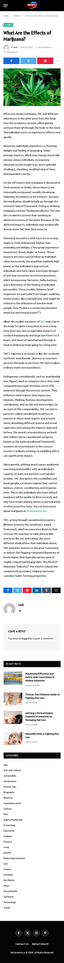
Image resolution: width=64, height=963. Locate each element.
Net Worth (9, 880)
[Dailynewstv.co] (32, 5)
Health (7, 852)
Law (6, 863)
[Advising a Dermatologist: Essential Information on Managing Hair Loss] (13, 717)
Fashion (8, 836)
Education (9, 830)
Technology (10, 902)
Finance (8, 841)
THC (42, 321)
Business (8, 797)
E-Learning (9, 825)
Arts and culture (12, 770)
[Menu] (5, 5)
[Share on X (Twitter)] (28, 61)
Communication (12, 803)
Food (6, 847)
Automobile (10, 775)
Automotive (10, 781)
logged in (27, 638)
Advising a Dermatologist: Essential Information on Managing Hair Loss (39, 716)
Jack (15, 47)
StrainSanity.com (36, 511)
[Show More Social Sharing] (57, 61)
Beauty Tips (10, 786)
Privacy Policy (40, 944)
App (6, 764)
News (6, 885)
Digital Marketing (13, 819)
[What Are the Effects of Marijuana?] (32, 87)
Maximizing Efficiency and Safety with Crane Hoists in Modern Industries (39, 677)
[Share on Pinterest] (45, 61)
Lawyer (7, 869)
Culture (8, 808)
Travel (7, 907)
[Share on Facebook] (11, 61)
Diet (6, 814)
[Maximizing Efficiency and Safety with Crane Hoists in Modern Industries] (13, 678)
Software (8, 896)
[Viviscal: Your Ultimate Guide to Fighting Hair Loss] (13, 698)
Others (8, 25)
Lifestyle (8, 874)
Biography (9, 792)
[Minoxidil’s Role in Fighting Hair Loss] (13, 738)
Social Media (10, 891)
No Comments (45, 47)
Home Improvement (14, 858)
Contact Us (22, 944)
